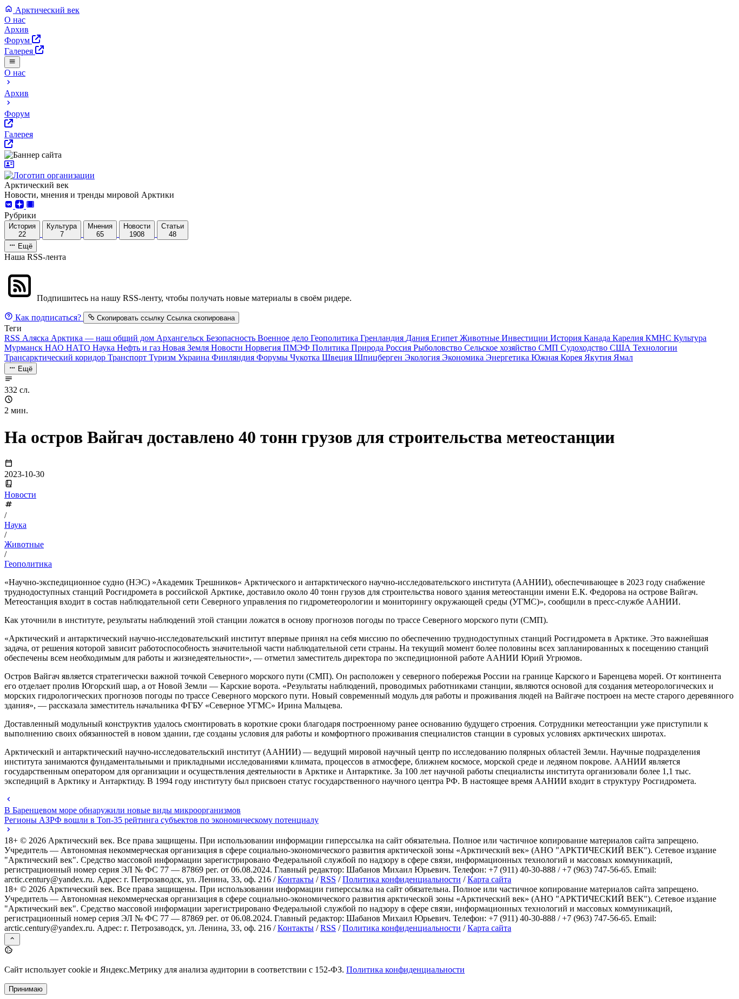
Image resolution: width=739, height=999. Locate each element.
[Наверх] (12, 939)
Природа (368, 347)
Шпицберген (379, 357)
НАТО (79, 347)
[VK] (9, 205)
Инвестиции (526, 338)
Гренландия (383, 338)
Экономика (464, 357)
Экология (423, 357)
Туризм (163, 357)
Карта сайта (489, 879)
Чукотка (306, 357)
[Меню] (12, 62)
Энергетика (508, 357)
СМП (549, 347)
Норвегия (264, 347)
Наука (105, 347)
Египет (445, 338)
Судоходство (585, 347)
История (567, 338)
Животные (481, 338)
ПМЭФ (297, 347)
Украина (195, 357)
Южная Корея (557, 357)
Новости (228, 347)
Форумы (273, 357)
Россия (399, 347)
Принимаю (26, 989)
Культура (690, 338)
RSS (13, 338)
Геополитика (335, 338)
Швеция (338, 357)
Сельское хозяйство (501, 347)
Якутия (598, 357)
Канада (598, 338)
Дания (418, 338)
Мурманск (24, 347)
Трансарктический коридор (56, 357)
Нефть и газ (139, 347)
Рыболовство (438, 347)
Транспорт (128, 357)
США (621, 347)
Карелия (628, 338)
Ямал (623, 357)
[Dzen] (20, 205)
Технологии (655, 347)
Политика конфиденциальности (401, 879)
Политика (331, 347)
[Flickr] (30, 205)
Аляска (36, 338)
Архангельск (181, 338)
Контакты (296, 879)
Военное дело (284, 338)
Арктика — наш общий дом (103, 338)
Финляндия (234, 357)
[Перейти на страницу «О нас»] (369, 170)
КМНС (659, 338)
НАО (55, 347)
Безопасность (232, 338)
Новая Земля (186, 347)
